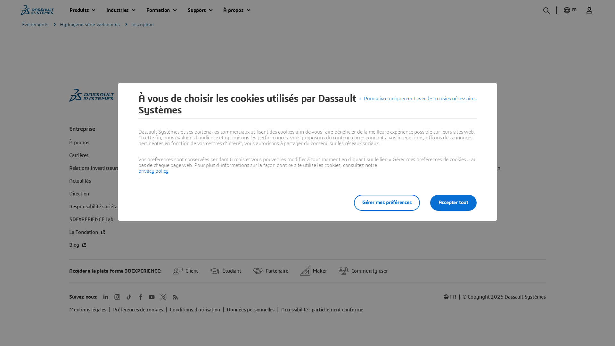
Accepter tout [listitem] (453, 202)
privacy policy (153, 171)
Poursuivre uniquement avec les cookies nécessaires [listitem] (420, 98)
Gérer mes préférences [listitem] (387, 202)
